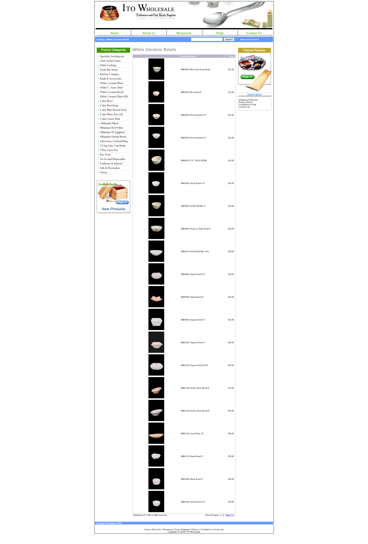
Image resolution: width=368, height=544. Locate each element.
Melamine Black (109, 123)
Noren (103, 172)
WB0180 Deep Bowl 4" (192, 479)
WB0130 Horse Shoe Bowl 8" (195, 411)
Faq (177, 529)
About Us (156, 529)
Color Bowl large (109, 105)
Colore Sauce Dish (110, 118)
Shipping (185, 529)
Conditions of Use (247, 104)
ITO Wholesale (193, 532)
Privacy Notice (246, 102)
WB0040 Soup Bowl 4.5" (193, 183)
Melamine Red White (111, 127)
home (147, 529)
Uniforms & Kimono (111, 163)
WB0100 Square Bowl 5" (193, 342)
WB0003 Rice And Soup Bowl (195, 69)
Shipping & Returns (248, 100)
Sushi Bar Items (109, 69)
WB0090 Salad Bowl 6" (192, 297)
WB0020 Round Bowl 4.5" (194, 115)
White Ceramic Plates (112, 83)
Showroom (168, 529)
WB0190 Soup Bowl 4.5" (193, 502)
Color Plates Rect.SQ (111, 114)
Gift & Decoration (110, 168)
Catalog (100, 39)
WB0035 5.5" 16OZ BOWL (194, 160)
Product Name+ (189, 56)
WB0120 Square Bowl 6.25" (194, 365)
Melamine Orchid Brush (113, 136)
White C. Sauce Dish (111, 87)
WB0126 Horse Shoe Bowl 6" (195, 388)
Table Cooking (108, 65)
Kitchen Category (109, 74)
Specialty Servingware (112, 56)
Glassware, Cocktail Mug (114, 141)
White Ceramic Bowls (118, 39)
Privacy (194, 529)
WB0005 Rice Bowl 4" (191, 92)
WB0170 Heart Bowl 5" (192, 456)
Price (231, 56)
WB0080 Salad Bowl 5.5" (193, 274)
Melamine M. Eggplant (112, 132)
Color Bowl (106, 101)
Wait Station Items (110, 60)
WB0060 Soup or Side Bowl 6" (196, 229)
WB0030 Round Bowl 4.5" (194, 138)
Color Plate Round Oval (113, 109)
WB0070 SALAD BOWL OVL (195, 251)
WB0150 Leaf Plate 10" (192, 433)
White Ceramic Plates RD (114, 96)
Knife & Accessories (111, 78)
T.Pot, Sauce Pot (109, 150)
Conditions (205, 529)
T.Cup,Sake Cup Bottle (113, 145)
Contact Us (244, 107)
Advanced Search (249, 39)
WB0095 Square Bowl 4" (193, 320)
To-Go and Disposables (112, 159)
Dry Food (105, 154)
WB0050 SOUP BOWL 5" (193, 206)
